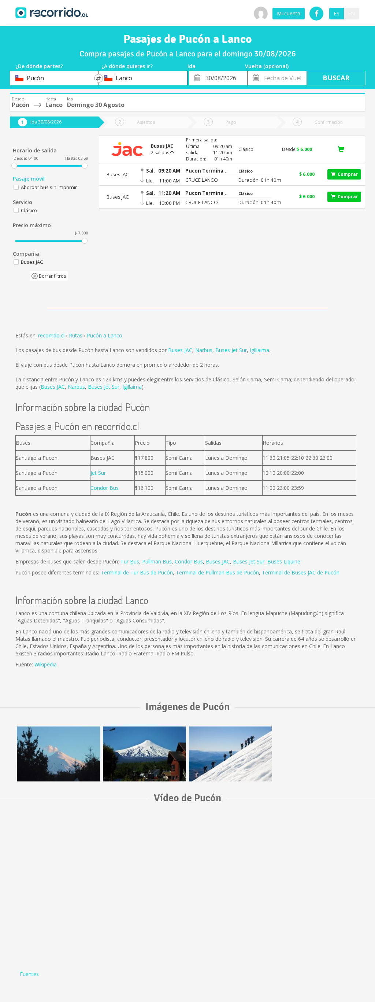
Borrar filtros (52, 276)
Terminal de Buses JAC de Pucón (300, 572)
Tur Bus (129, 561)
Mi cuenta (288, 13)
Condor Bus (104, 487)
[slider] (14, 166)
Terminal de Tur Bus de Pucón (137, 572)
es (336, 13)
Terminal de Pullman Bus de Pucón (217, 572)
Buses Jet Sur (231, 350)
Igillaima (259, 350)
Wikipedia (45, 664)
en (351, 13)
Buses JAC (180, 350)
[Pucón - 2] (144, 753)
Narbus (203, 350)
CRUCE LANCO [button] (201, 180)
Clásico (29, 210)
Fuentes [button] (29, 973)
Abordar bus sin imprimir (49, 187)
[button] (206, 170)
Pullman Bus (157, 561)
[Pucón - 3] (58, 753)
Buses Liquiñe (283, 561)
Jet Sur (98, 472)
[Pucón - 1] (231, 753)
